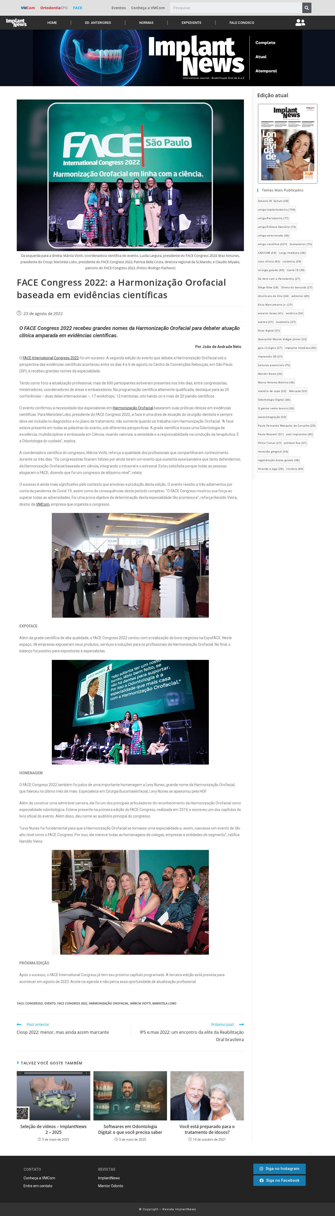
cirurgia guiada (271, 270)
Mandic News (270, 373)
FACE (77, 7)
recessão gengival (273, 451)
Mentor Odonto (110, 1186)
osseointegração (272, 417)
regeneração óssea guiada (279, 460)
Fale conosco (242, 23)
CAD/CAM (267, 253)
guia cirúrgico (270, 348)
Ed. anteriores (98, 23)
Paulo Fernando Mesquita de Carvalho (287, 425)
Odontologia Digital (274, 399)
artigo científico (272, 244)
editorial (300, 296)
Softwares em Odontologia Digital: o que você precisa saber (130, 1129)
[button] (279, 1169)
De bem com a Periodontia (279, 278)
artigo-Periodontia (273, 218)
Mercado (298, 391)
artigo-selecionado (273, 235)
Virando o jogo (271, 469)
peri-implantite (299, 434)
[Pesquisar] (306, 8)
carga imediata (292, 253)
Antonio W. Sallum (273, 201)
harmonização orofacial (109, 1003)
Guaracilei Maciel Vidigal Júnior (282, 339)
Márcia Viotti (140, 1003)
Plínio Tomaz (270, 443)
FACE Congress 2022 (72, 1003)
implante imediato (300, 348)
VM (28, 7)
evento (50, 1003)
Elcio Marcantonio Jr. (275, 304)
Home (52, 23)
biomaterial (301, 244)
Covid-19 (296, 270)
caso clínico (269, 261)
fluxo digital (269, 330)
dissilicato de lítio (273, 296)
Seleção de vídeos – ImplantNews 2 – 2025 (53, 1129)
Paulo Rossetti (271, 434)
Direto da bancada (296, 287)
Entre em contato (38, 1186)
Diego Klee (268, 287)
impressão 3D (270, 356)
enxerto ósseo (270, 313)
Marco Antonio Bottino (276, 382)
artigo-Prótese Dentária (277, 227)
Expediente (191, 23)
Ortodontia (54, 7)
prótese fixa (295, 443)
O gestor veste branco (276, 408)
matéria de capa (272, 391)
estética (294, 313)
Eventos (118, 7)
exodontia (286, 322)
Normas (146, 23)
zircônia (294, 469)
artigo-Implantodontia (276, 209)
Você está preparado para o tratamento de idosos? (207, 1129)
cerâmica (292, 261)
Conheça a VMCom (148, 7)
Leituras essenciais (274, 365)
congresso (34, 1003)
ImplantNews (109, 1178)
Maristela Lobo (164, 1003)
